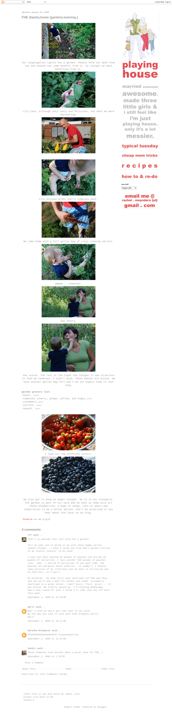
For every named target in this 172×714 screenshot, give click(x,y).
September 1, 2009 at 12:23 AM (47, 597)
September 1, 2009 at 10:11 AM (47, 621)
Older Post (108, 669)
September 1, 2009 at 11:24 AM (47, 639)
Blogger (102, 707)
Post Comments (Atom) (53, 674)
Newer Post (29, 669)
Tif (30, 535)
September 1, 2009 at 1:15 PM (46, 656)
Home (68, 669)
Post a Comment (34, 663)
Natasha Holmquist (39, 630)
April (31, 607)
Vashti (32, 648)
